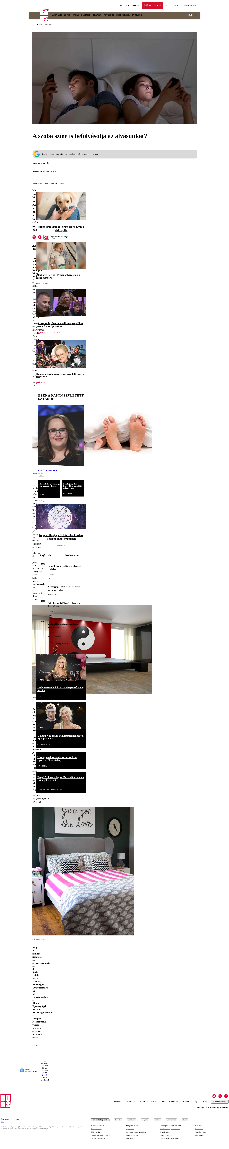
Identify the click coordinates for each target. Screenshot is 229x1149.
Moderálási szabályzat (191, 1101)
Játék (120, 5)
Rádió (184, 1120)
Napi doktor (123, 15)
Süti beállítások (219, 1102)
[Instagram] (220, 1096)
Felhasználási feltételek (170, 1101)
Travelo (97, 15)
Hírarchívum (118, 1101)
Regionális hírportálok (100, 1120)
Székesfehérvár (174, 5)
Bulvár (157, 1120)
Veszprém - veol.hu (200, 1132)
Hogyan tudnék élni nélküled (49, 790)
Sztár (67, 15)
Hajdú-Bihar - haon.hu (132, 1135)
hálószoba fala (37, 183)
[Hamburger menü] (34, 15)
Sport (76, 15)
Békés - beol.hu (95, 1132)
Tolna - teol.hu (199, 1126)
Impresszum (131, 1101)
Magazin (145, 1120)
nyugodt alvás (40, 163)
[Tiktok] (214, 1096)
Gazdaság (131, 1120)
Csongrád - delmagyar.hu (98, 1138)
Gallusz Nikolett (55, 636)
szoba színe (54, 183)
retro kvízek (41, 383)
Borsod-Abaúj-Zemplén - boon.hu (100, 1135)
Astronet (109, 15)
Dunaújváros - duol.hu (132, 1126)
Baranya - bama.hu (96, 1129)
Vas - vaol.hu (199, 1129)
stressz (35, 1045)
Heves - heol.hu (130, 1138)
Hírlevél (206, 1101)
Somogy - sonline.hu (166, 1135)
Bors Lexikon (132, 5)
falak (62, 183)
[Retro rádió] (147, 6)
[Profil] (196, 15)
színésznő (41, 476)
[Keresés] (190, 15)
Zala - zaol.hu (199, 1135)
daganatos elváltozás (61, 237)
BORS (39, 25)
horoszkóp (67, 493)
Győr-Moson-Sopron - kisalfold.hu (136, 1132)
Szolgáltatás (171, 1120)
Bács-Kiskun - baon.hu (97, 1126)
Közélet (118, 1120)
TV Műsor (137, 15)
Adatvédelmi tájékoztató (149, 1101)
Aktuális (57, 15)
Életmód (86, 15)
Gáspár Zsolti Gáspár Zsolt (49, 333)
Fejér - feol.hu (130, 1129)
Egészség (47, 25)
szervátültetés (42, 284)
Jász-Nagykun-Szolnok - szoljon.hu (170, 1126)
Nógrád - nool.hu (165, 1132)
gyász (50, 615)
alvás (46, 183)
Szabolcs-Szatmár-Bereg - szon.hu (170, 1138)
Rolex (41, 495)
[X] (34, 237)
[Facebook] (226, 1096)
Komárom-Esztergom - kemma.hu (170, 1129)
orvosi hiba (42, 766)
